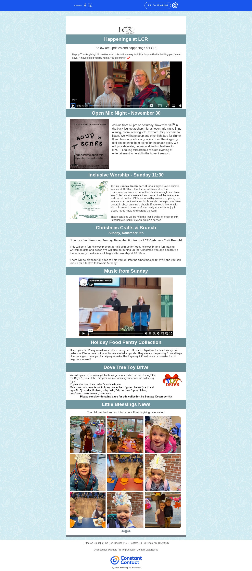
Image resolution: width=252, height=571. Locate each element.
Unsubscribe (100, 549)
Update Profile (117, 549)
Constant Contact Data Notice (142, 549)
